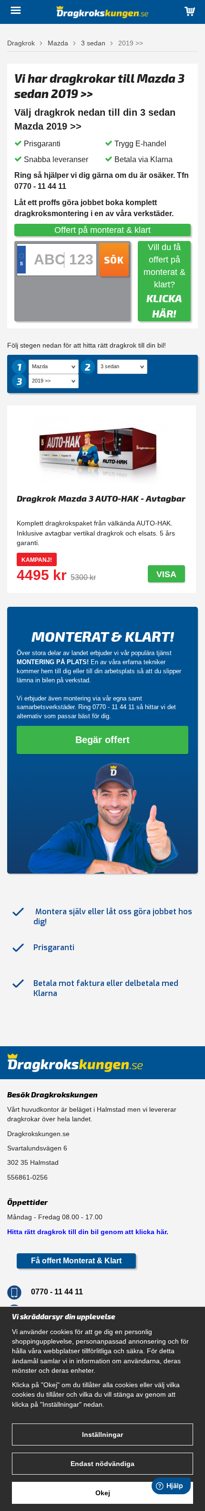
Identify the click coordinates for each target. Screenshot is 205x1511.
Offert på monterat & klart (102, 230)
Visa (166, 574)
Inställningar (102, 1434)
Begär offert (102, 739)
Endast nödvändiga (102, 1463)
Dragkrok (21, 43)
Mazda (58, 43)
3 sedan (93, 43)
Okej (102, 1493)
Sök (114, 259)
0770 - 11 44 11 (113, 707)
